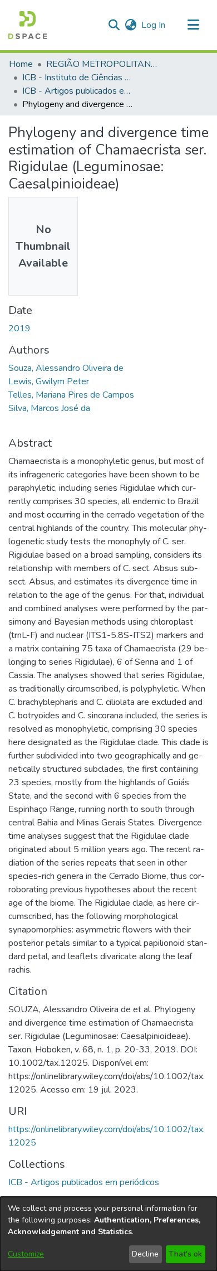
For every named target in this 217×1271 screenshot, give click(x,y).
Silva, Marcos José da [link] (49, 408)
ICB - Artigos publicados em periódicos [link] (78, 91)
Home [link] (21, 64)
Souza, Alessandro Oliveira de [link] (66, 368)
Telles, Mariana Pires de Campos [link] (71, 395)
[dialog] (108, 1234)
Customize (26, 1254)
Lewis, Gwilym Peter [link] (48, 381)
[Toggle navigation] (193, 25)
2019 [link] (19, 328)
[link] (83, 1182)
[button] (27, 25)
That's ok (185, 1254)
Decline (145, 1254)
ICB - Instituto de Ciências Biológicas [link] (78, 77)
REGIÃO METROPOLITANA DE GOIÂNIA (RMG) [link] (101, 64)
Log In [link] (153, 25)
